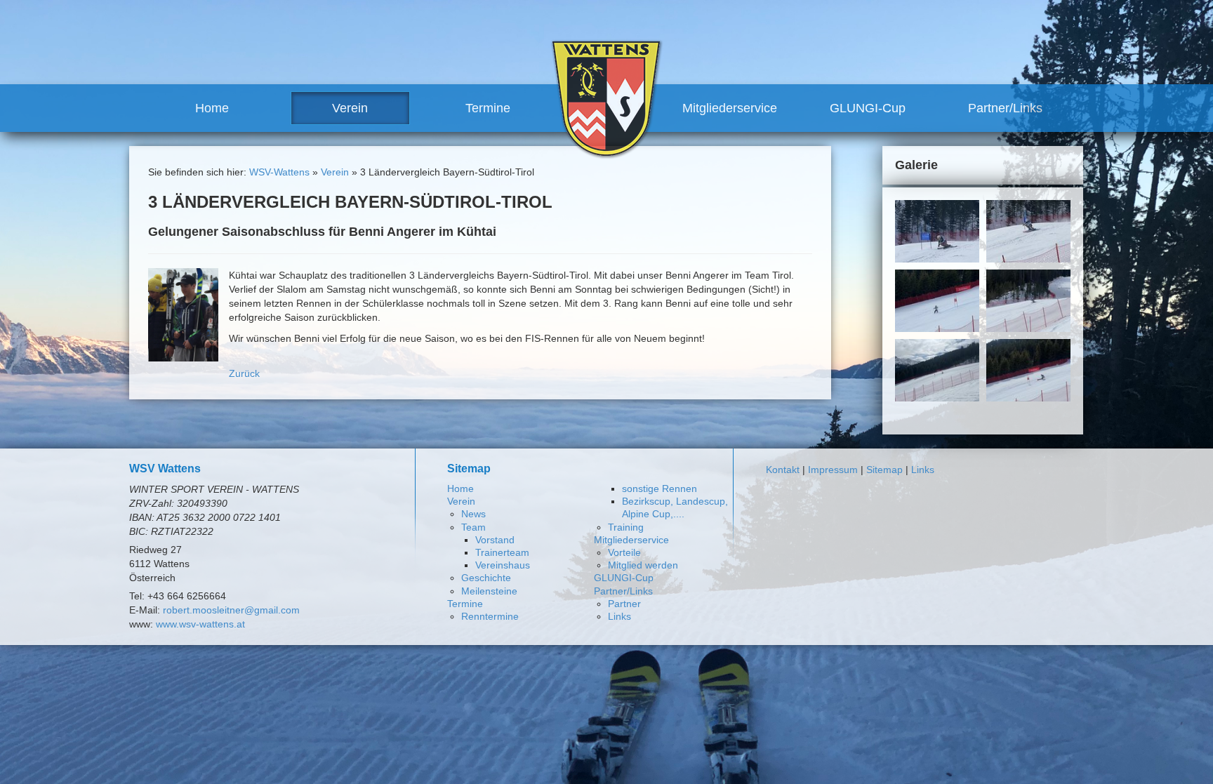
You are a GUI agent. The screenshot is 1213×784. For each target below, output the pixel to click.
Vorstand (495, 539)
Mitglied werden (643, 565)
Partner (624, 603)
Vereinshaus (502, 565)
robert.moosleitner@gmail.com (231, 610)
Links (619, 616)
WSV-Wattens (279, 172)
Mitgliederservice (729, 108)
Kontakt (783, 469)
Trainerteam (502, 552)
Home (212, 108)
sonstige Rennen (659, 488)
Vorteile (624, 552)
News (473, 513)
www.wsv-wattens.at (200, 624)
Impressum (833, 469)
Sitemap (884, 469)
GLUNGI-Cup (868, 108)
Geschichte (486, 577)
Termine (487, 108)
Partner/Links (1005, 108)
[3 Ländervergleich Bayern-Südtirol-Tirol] (183, 313)
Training (626, 527)
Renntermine (490, 616)
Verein (350, 108)
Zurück (244, 373)
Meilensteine (489, 591)
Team (473, 527)
